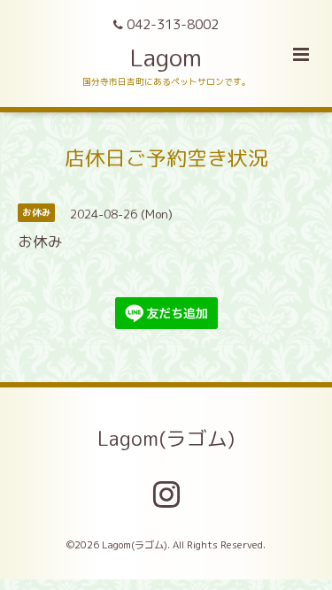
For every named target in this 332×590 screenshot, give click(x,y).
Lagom (166, 57)
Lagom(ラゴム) (166, 438)
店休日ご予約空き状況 (166, 157)
